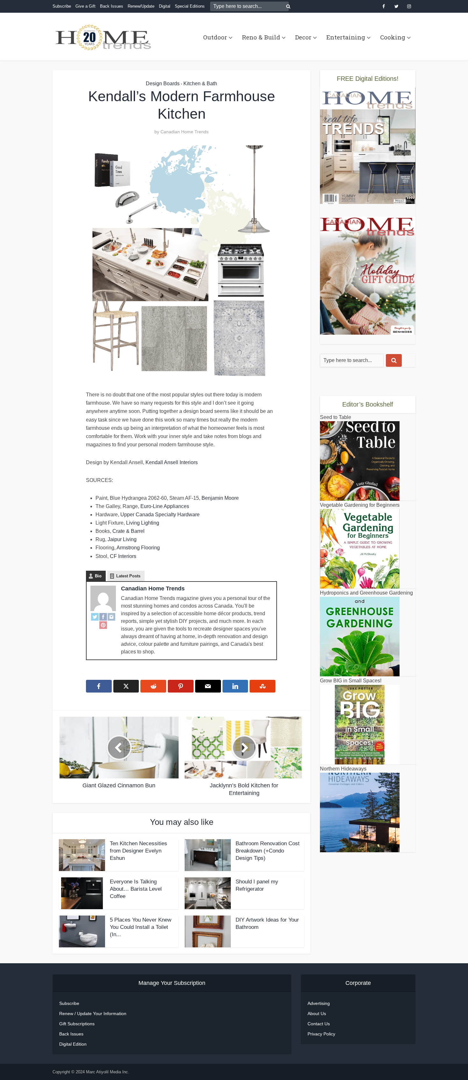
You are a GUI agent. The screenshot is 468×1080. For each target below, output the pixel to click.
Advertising (319, 1003)
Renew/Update (141, 6)
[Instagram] (111, 617)
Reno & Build (261, 37)
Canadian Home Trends (184, 131)
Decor (303, 37)
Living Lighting (142, 523)
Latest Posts (128, 576)
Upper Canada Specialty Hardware (160, 514)
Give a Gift (85, 6)
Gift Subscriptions (77, 1023)
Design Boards (163, 83)
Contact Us (319, 1023)
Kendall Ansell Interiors (171, 462)
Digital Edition (73, 1044)
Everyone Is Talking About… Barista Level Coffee (136, 889)
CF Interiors (123, 556)
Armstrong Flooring (138, 547)
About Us (317, 1013)
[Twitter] (95, 617)
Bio (98, 576)
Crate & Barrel (128, 531)
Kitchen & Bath (200, 83)
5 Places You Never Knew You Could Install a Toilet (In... (140, 927)
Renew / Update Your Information (92, 1013)
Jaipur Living (122, 539)
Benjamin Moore (220, 498)
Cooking (392, 37)
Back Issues (111, 6)
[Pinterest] (103, 625)
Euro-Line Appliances (164, 506)
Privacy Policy (321, 1033)
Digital (164, 6)
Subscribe (62, 6)
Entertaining (345, 37)
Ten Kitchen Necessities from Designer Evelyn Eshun (138, 850)
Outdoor (215, 37)
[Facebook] (103, 617)
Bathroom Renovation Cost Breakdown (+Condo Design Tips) (268, 850)
